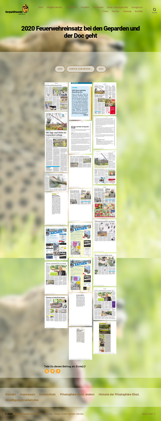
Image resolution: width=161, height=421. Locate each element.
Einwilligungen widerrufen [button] (21, 400)
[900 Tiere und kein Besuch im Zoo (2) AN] (80, 101)
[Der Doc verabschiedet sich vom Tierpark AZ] (104, 303)
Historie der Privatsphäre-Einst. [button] (119, 394)
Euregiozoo (137, 7)
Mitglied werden (54, 7)
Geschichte (71, 7)
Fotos (105, 11)
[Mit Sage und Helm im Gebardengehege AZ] (104, 98)
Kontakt (139, 11)
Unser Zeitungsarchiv (117, 7)
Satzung (127, 11)
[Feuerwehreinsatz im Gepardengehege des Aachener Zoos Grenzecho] (104, 167)
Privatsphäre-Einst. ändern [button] (77, 394)
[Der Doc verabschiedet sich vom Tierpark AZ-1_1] (56, 278)
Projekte (85, 7)
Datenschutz (47, 394)
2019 (60, 69)
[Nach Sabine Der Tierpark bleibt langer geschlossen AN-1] (80, 171)
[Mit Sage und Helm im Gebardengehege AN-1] (80, 137)
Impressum (27, 394)
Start (40, 7)
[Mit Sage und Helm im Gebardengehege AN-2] (104, 132)
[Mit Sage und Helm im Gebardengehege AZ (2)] (56, 142)
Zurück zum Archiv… (80, 69)
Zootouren (98, 7)
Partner (115, 11)
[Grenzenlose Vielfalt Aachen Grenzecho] (80, 240)
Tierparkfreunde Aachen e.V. (27, 414)
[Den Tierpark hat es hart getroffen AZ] (56, 182)
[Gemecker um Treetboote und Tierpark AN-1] (56, 312)
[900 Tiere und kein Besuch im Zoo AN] (80, 343)
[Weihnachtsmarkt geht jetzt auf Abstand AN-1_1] (104, 235)
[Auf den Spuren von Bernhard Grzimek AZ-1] (80, 205)
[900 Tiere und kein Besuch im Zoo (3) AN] (56, 96)
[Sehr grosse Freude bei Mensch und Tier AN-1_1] (104, 269)
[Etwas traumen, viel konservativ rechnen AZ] (104, 201)
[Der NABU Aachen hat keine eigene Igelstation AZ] (80, 309)
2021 (101, 69)
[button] (47, 371)
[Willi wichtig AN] (104, 337)
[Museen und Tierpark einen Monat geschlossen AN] (56, 208)
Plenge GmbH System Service (69, 414)
